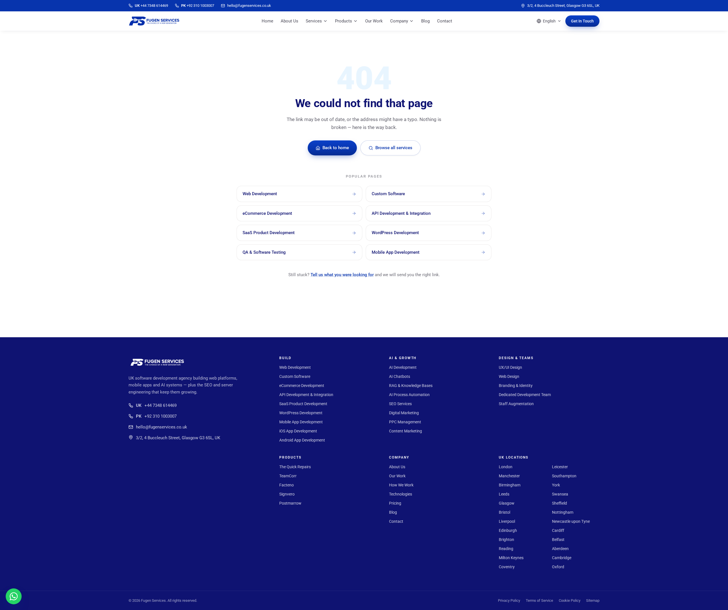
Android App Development (302, 440)
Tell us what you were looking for (342, 274)
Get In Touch (582, 21)
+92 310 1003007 (156, 416)
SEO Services (400, 403)
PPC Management (405, 422)
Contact (444, 21)
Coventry (507, 567)
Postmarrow (290, 503)
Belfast (558, 539)
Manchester (509, 476)
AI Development (403, 367)
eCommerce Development (301, 385)
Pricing (395, 503)
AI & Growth (403, 358)
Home (267, 21)
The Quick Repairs (295, 467)
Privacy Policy (509, 600)
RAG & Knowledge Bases (411, 385)
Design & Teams (516, 358)
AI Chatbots (399, 376)
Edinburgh (508, 530)
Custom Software (294, 376)
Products (343, 21)
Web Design (509, 376)
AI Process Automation (409, 394)
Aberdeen (560, 548)
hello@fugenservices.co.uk (161, 427)
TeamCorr (288, 476)
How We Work (401, 485)
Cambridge (561, 557)
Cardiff (558, 530)
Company (399, 21)
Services (314, 21)
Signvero (287, 494)
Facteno (286, 485)
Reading (506, 548)
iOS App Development (298, 431)
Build (285, 358)
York (556, 485)
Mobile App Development (301, 422)
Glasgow (506, 503)
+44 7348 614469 (156, 405)
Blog (425, 21)
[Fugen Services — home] (154, 21)
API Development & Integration (306, 394)
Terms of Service (539, 600)
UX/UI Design (510, 367)
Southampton (564, 476)
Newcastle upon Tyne (571, 521)
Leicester (560, 467)
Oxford (558, 567)
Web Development (295, 367)
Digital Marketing (404, 413)
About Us (289, 21)
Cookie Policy (569, 600)
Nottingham (562, 512)
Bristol (504, 512)
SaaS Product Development (303, 403)
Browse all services (393, 147)
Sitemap (592, 600)
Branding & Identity (516, 385)
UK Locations (513, 457)
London (505, 467)
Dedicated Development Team (525, 394)
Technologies (400, 494)
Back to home (335, 147)
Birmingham (509, 485)
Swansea (560, 494)
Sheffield (559, 503)
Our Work (374, 21)
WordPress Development (300, 413)
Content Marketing (405, 431)
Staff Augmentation (516, 403)
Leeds (504, 494)
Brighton (506, 539)
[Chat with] (14, 596)
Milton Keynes (511, 557)
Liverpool (507, 521)
